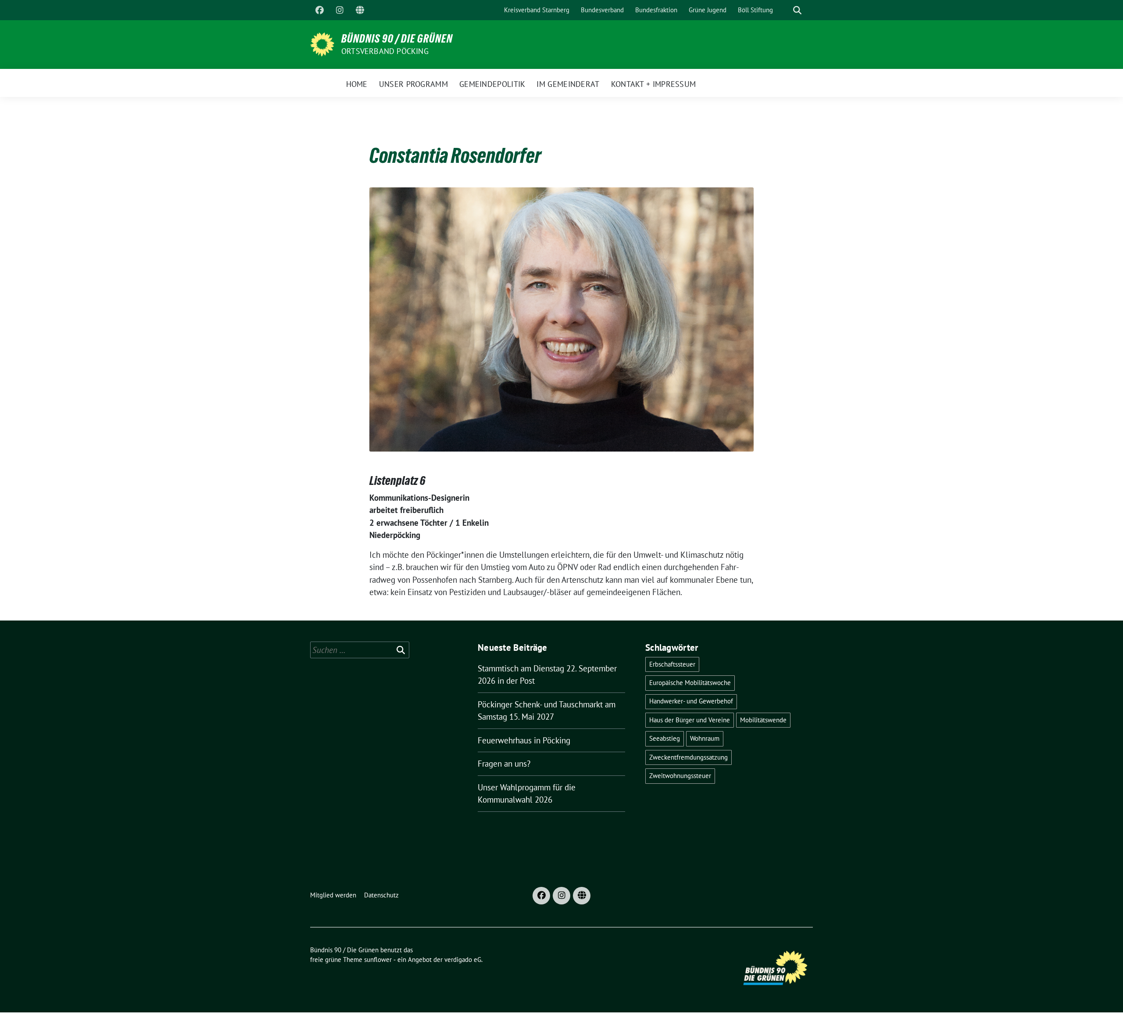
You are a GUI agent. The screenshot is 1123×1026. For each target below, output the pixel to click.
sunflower (378, 959)
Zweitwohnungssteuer (680, 775)
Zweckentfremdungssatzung (688, 757)
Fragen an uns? (504, 763)
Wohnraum (704, 738)
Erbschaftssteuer (672, 664)
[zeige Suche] (797, 10)
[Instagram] (339, 10)
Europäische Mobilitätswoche (690, 682)
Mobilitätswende (763, 720)
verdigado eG (462, 959)
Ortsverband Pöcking (385, 51)
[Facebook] (319, 10)
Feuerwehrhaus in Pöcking (524, 740)
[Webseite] (359, 10)
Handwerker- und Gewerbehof (691, 701)
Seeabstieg (664, 738)
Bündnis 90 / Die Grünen (397, 38)
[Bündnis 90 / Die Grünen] (322, 43)
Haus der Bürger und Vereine (689, 720)
